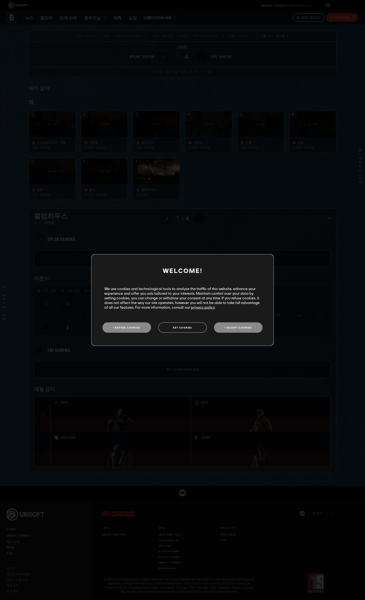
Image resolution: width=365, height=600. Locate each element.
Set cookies (182, 327)
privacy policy (203, 307)
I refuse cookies (126, 327)
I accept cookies (238, 327)
